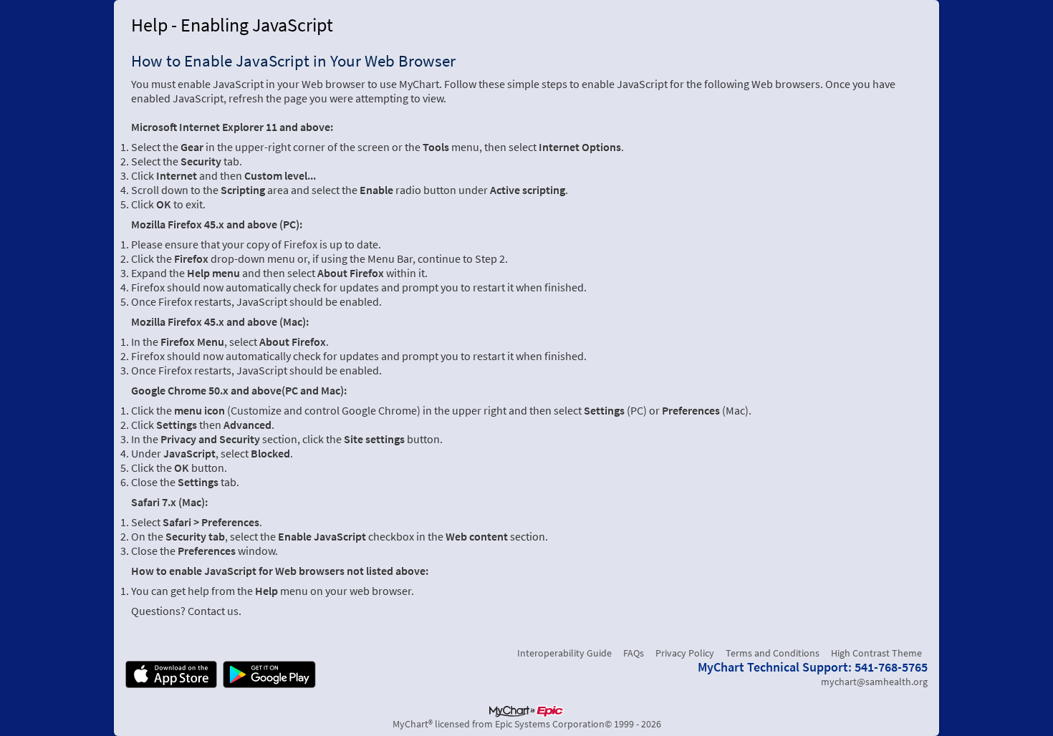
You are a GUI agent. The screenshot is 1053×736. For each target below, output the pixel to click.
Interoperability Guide (564, 653)
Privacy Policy (684, 653)
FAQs (633, 653)
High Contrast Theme (876, 653)
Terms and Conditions (772, 653)
